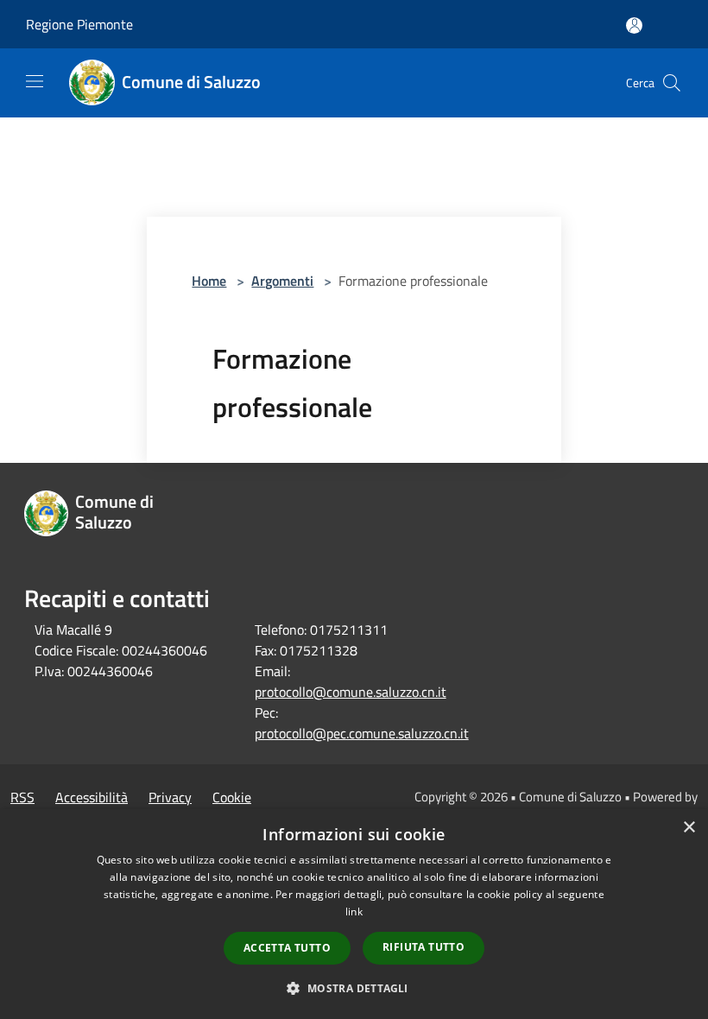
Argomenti (282, 280)
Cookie (231, 797)
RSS (22, 797)
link (354, 911)
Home (209, 280)
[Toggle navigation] (34, 81)
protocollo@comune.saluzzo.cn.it (350, 691)
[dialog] (354, 914)
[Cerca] (671, 83)
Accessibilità (91, 797)
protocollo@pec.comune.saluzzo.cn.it (362, 733)
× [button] (688, 827)
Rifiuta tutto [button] (423, 947)
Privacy (170, 797)
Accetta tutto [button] (287, 947)
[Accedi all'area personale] (634, 25)
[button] (354, 988)
